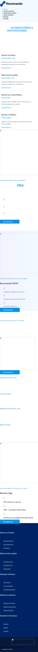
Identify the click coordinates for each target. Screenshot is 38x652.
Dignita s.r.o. (16, 649)
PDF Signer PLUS (8, 562)
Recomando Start (8, 541)
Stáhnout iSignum (8, 610)
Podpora (6, 631)
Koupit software (9, 15)
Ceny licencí (7, 582)
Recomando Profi (8, 544)
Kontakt (6, 18)
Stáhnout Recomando (10, 607)
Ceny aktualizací (8, 586)
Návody (6, 627)
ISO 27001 (25, 647)
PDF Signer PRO (8, 565)
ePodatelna (7, 548)
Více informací (8, 222)
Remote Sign (7, 569)
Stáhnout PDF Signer (9, 603)
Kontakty (6, 624)
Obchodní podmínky (9, 589)
